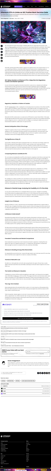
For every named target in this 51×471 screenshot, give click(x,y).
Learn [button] (36, 6)
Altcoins (27, 450)
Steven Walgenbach (5, 18)
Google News (3, 449)
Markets (4, 344)
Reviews (2, 457)
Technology (28, 444)
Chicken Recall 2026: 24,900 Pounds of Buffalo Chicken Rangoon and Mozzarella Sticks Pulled (18, 333)
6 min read (11, 18)
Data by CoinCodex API (5, 463)
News (2, 10)
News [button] (24, 6)
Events (2, 458)
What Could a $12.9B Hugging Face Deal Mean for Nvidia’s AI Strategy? (13, 330)
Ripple (4, 338)
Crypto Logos (3, 455)
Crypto (4, 10)
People (27, 457)
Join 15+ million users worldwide (25, 318)
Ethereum (27, 449)
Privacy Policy (42, 353)
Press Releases (41, 6)
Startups (27, 459)
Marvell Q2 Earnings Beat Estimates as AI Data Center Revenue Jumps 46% (14, 328)
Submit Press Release (4, 448)
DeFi (27, 445)
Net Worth (2, 462)
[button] (41, 6)
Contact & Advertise (4, 444)
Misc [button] (32, 6)
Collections (47, 6)
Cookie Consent (3, 450)
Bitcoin (27, 448)
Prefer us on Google (46, 18)
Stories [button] (28, 6)
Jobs (1, 459)
